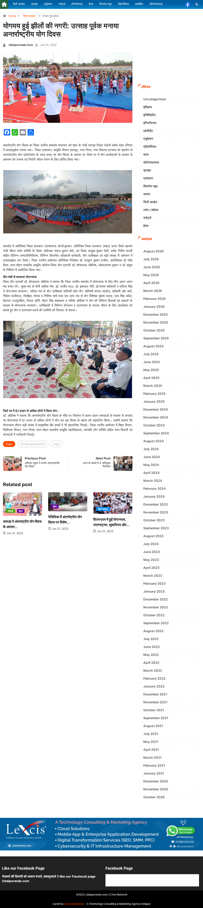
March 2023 (152, 576)
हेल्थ (20, 511)
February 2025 (154, 394)
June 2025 (151, 362)
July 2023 (151, 544)
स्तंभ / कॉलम (150, 210)
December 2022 (155, 599)
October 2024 (154, 425)
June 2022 (151, 647)
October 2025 (154, 330)
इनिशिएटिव (149, 115)
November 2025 (155, 322)
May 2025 (151, 370)
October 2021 (153, 710)
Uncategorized (154, 99)
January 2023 (154, 591)
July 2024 (151, 449)
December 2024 (155, 409)
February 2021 (154, 765)
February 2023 (154, 583)
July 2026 (151, 259)
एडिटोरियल (149, 147)
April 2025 (151, 378)
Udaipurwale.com (21, 44)
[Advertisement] (169, 55)
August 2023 (153, 536)
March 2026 (152, 291)
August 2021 (153, 726)
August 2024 (153, 441)
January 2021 (153, 773)
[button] (196, 4)
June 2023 (151, 552)
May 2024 (151, 465)
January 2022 (154, 686)
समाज (146, 194)
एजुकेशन (148, 139)
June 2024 (151, 457)
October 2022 (154, 615)
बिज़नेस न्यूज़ (150, 186)
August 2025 (153, 346)
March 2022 (152, 670)
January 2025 (154, 401)
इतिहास (147, 107)
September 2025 (156, 338)
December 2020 (155, 781)
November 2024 (155, 417)
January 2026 (154, 307)
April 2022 (151, 663)
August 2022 (153, 631)
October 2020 (154, 797)
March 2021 (152, 757)
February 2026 (154, 299)
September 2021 (155, 718)
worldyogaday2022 (33, 444)
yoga (56, 444)
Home (12, 16)
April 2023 (151, 568)
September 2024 (156, 433)
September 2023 (156, 528)
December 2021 (155, 694)
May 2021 (150, 742)
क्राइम (147, 170)
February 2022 (154, 678)
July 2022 (151, 639)
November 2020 (155, 789)
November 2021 (155, 702)
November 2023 (155, 512)
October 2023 (154, 520)
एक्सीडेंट (148, 131)
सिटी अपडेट (29, 16)
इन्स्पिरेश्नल (149, 123)
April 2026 (151, 283)
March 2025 (152, 386)
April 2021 (151, 750)
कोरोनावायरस (151, 162)
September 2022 (156, 623)
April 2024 (151, 473)
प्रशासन (148, 178)
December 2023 (155, 504)
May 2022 (151, 655)
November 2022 (155, 607)
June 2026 (151, 267)
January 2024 (154, 496)
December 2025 (155, 314)
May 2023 (151, 560)
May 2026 (151, 275)
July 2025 (151, 354)
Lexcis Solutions (74, 903)
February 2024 (154, 488)
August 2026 (153, 251)
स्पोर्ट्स (10, 511)
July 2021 (150, 734)
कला (146, 154)
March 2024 (152, 481)
